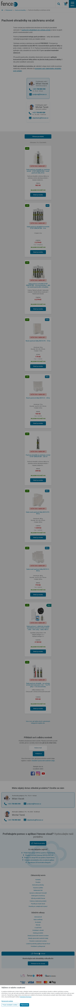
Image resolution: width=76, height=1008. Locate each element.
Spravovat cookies (7, 1001)
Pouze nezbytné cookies (10, 1005)
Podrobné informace (25, 997)
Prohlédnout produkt (38, 68)
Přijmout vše (24, 1005)
